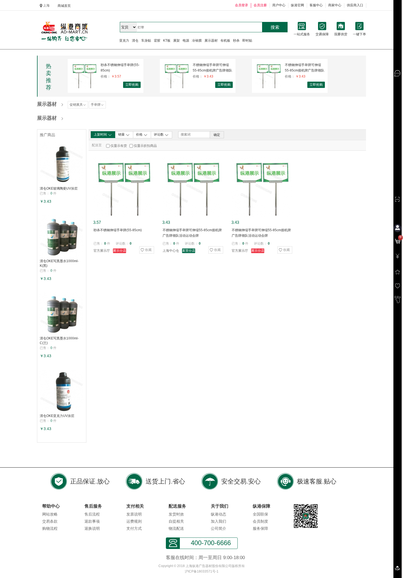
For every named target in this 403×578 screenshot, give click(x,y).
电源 (186, 40)
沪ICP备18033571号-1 (201, 571)
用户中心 (278, 5)
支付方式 (134, 528)
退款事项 (92, 521)
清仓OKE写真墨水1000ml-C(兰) (59, 340)
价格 (139, 134)
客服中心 (316, 5)
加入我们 (218, 521)
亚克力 (124, 40)
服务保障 (260, 528)
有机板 (225, 40)
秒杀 (236, 40)
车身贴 (146, 40)
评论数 (159, 134)
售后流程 (92, 514)
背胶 (157, 40)
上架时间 (101, 134)
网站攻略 (50, 514)
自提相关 (176, 521)
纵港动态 (218, 514)
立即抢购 (131, 85)
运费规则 (134, 521)
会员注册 (260, 5)
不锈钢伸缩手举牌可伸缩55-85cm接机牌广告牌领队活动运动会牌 (212, 68)
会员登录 (241, 5)
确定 (217, 135)
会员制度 (260, 521)
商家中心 (334, 5)
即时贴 (247, 40)
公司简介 (218, 528)
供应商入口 (355, 5)
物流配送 (176, 528)
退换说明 (92, 528)
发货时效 (176, 514)
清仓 (135, 40)
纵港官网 (297, 5)
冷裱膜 (197, 40)
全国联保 (260, 514)
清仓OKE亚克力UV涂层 (57, 416)
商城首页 (64, 6)
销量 (122, 134)
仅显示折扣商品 (145, 146)
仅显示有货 (118, 146)
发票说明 (134, 514)
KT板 (167, 40)
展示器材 (211, 40)
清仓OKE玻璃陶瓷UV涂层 (59, 188)
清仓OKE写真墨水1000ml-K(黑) (59, 263)
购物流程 (50, 528)
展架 (176, 40)
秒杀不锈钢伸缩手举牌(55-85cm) (120, 67)
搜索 (275, 27)
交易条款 (50, 521)
